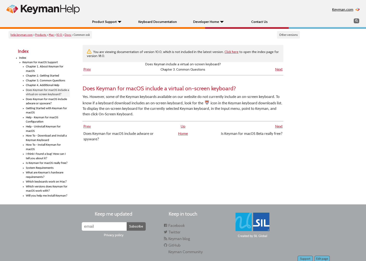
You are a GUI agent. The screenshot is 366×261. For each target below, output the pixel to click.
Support (305, 258)
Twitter (174, 232)
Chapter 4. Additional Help (42, 85)
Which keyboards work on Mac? (46, 181)
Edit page (322, 258)
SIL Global (260, 236)
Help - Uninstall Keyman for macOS (43, 129)
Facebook (176, 225)
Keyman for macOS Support (40, 62)
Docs (68, 34)
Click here (231, 52)
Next (279, 70)
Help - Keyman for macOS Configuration (42, 120)
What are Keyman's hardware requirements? (44, 175)
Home (183, 134)
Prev (87, 70)
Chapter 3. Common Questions (45, 80)
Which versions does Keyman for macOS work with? (46, 189)
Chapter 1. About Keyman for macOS (44, 69)
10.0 (59, 34)
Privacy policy (113, 235)
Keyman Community (185, 251)
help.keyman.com (22, 34)
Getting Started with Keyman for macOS (46, 110)
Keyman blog (179, 238)
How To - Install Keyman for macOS (43, 147)
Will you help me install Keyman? (46, 195)
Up (183, 127)
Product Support (104, 22)
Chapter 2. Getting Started (42, 75)
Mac (51, 34)
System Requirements (40, 168)
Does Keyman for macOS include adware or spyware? (46, 101)
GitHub (174, 245)
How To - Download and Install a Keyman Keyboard (46, 138)
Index (22, 58)
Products (41, 34)
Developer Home (206, 22)
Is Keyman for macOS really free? (47, 163)
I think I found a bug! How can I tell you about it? (46, 156)
